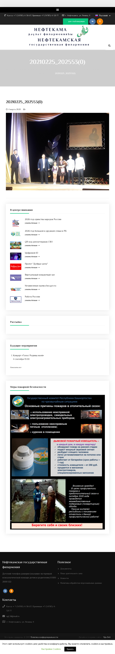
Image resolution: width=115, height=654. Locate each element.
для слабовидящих (76, 21)
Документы (65, 568)
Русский (103, 15)
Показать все (15, 367)
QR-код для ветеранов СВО (39, 242)
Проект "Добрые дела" (36, 264)
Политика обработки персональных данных (81, 583)
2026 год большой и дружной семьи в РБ (45, 231)
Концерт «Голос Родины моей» (28, 355)
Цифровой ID (31, 253)
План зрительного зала (71, 573)
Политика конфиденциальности (44, 637)
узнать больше (31, 223)
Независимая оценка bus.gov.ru (40, 285)
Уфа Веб (107, 637)
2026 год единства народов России (43, 219)
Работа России (32, 296)
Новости (64, 578)
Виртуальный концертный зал (40, 275)
